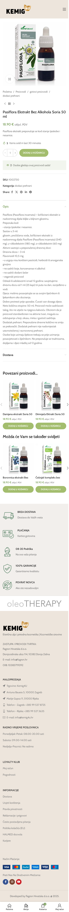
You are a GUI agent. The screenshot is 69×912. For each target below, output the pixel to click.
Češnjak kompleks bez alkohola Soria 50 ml (48, 479)
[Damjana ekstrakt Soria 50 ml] (18, 395)
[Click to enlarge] (10, 79)
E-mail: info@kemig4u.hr (20, 717)
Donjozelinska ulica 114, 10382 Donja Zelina (26, 654)
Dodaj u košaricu (34, 152)
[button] (18, 426)
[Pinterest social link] (21, 192)
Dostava (7, 796)
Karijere (7, 840)
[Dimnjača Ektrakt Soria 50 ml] (51, 395)
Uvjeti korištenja (11, 802)
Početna (7, 91)
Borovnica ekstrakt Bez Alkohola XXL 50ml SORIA (18, 479)
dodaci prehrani (11, 95)
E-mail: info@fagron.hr (15, 659)
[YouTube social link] (19, 882)
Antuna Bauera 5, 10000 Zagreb (24, 692)
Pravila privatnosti (12, 809)
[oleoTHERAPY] (34, 603)
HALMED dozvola (12, 834)
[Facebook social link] (12, 192)
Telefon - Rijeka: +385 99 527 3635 (25, 711)
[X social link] (16, 192)
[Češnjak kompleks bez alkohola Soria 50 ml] (51, 458)
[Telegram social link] (30, 192)
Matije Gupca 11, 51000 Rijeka (23, 698)
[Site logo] (19, 9)
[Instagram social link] (12, 882)
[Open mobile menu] (64, 9)
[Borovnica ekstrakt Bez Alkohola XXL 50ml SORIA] (18, 458)
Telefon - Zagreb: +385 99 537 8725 (26, 704)
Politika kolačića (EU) (14, 828)
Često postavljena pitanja (17, 821)
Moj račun (8, 768)
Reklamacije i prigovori (15, 815)
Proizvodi (21, 91)
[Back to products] (9, 104)
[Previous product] (5, 104)
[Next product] (14, 104)
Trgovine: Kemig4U (17, 685)
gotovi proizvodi (39, 91)
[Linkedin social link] (26, 192)
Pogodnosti (9, 774)
